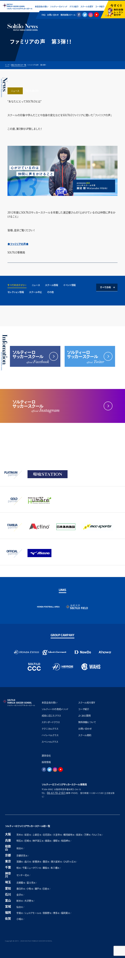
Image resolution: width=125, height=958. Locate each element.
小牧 (30, 889)
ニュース (36, 285)
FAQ (43, 15)
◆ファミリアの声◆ (17, 244)
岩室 (27, 835)
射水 (19, 901)
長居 (79, 835)
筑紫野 (47, 913)
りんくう (96, 835)
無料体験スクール (68, 15)
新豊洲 (37, 861)
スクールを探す (87, 7)
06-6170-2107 (56, 793)
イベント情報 (69, 285)
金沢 (19, 895)
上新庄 (37, 835)
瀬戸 (38, 889)
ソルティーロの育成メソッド (55, 709)
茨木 (19, 835)
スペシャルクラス (50, 742)
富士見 (31, 883)
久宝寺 (57, 835)
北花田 (47, 835)
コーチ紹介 (99, 7)
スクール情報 (51, 285)
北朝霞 (20, 883)
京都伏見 (21, 855)
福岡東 (65, 913)
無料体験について (87, 722)
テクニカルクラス (50, 729)
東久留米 (56, 861)
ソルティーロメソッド (59, 7)
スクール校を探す (86, 702)
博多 (56, 913)
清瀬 (19, 861)
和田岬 (65, 841)
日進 (46, 889)
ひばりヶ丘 (69, 861)
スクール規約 (84, 735)
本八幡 (55, 868)
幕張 (46, 868)
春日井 (20, 889)
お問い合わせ (53, 15)
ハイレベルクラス (50, 735)
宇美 (19, 913)
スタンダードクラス (51, 722)
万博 (87, 835)
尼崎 (27, 841)
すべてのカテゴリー (16, 285)
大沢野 (28, 901)
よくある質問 (84, 716)
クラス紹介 (74, 7)
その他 (50, 292)
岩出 (19, 848)
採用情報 (46, 762)
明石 (19, 841)
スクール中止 (35, 292)
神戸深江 (38, 841)
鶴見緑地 (68, 835)
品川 (27, 861)
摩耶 (56, 841)
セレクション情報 (15, 292)
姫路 (48, 841)
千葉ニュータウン (31, 868)
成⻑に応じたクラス (51, 716)
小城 (19, 919)
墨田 (46, 861)
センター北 (22, 875)
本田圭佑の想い (41, 7)
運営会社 (46, 755)
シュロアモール (32, 913)
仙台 (19, 907)
